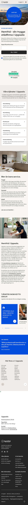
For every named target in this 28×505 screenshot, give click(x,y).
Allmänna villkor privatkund (13, 493)
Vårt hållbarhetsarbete (20, 467)
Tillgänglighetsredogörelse (16, 499)
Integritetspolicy (5, 499)
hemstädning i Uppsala (9, 263)
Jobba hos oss (18, 476)
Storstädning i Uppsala (19, 275)
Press (16, 486)
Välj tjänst (14, 52)
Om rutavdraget (5, 482)
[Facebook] (2, 451)
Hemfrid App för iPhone (6, 474)
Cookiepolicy (20, 496)
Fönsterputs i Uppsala (7, 275)
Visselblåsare (18, 484)
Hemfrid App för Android (5, 477)
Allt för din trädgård (6, 461)
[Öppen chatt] (24, 501)
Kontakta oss (18, 474)
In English (3, 493)
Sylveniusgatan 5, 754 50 (7, 419)
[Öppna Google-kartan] (14, 401)
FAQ (2, 484)
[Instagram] (7, 451)
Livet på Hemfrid (19, 463)
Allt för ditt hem (5, 459)
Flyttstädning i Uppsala (15, 273)
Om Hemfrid (18, 459)
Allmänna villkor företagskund (8, 496)
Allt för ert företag (5, 463)
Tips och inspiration (5, 480)
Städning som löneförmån (18, 481)
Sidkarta (3, 501)
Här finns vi (18, 461)
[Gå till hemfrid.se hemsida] (4, 2)
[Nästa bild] (25, 384)
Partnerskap (18, 478)
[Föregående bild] (2, 384)
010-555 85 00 (13, 429)
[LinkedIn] (4, 451)
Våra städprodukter (20, 465)
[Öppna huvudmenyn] (25, 2)
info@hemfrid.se (11, 428)
